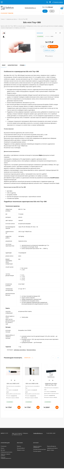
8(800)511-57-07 (4, 433)
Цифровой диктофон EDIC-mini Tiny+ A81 (51, 384)
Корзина (19, 446)
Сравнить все (27, 357)
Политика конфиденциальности (6, 457)
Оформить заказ (21, 450)
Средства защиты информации (37, 447)
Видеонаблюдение (51, 446)
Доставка (3, 450)
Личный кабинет (21, 448)
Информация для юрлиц (6, 452)
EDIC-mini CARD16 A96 (32, 383)
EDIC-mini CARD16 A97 (13, 383)
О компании (3, 446)
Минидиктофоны (31, 350)
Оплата (2, 448)
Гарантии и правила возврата (5, 454)
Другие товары (50, 450)
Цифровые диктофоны (12, 19)
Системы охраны (37, 451)
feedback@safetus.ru (30, 8)
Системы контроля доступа (39, 449)
